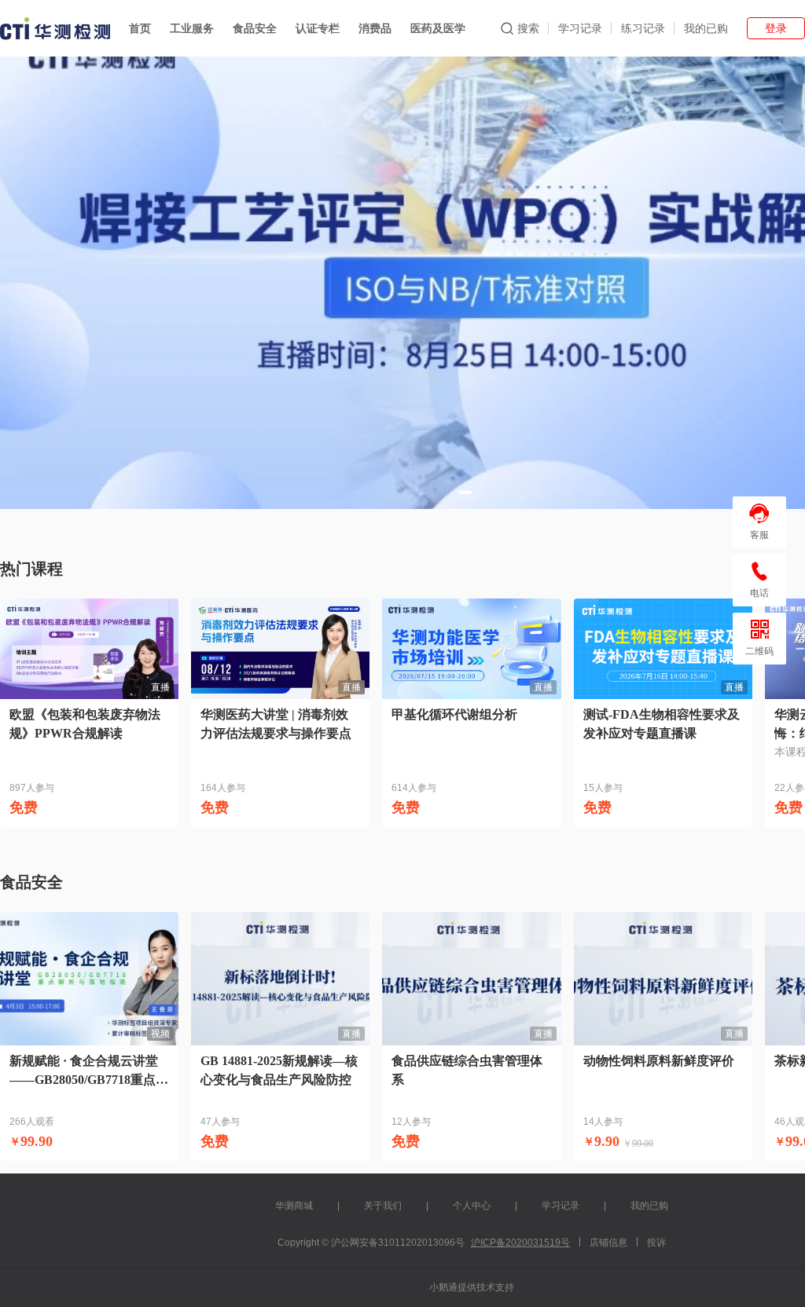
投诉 (656, 1242)
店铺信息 (608, 1242)
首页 (140, 28)
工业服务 (192, 28)
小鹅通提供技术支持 (471, 1287)
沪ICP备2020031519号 (520, 1242)
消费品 (374, 28)
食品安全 (255, 28)
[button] (465, 492)
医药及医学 (437, 28)
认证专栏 (318, 28)
